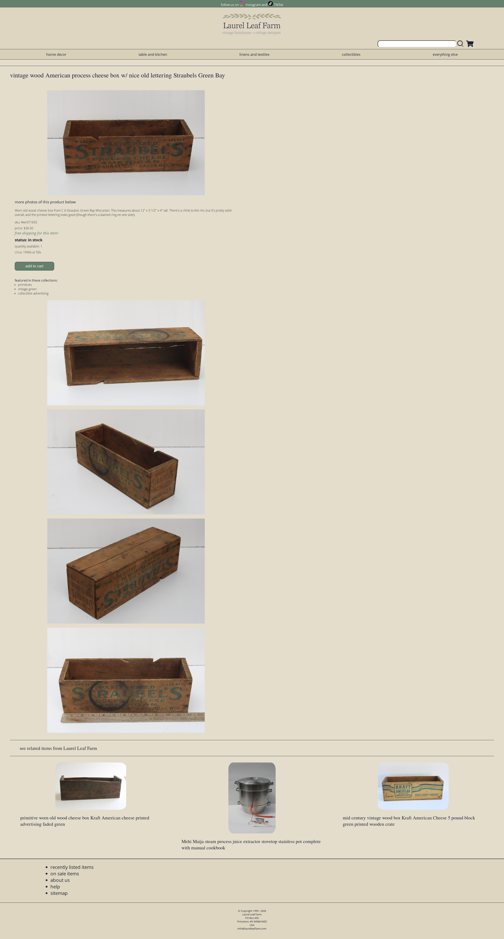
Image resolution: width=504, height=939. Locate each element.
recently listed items (72, 867)
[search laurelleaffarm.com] (461, 43)
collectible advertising (33, 293)
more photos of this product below (45, 202)
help (55, 886)
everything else (445, 54)
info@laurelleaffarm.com (251, 928)
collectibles (351, 54)
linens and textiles (254, 54)
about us (60, 880)
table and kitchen (153, 54)
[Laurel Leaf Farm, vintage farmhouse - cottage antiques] (252, 24)
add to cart (34, 266)
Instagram (253, 5)
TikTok (278, 5)
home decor (56, 54)
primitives (25, 285)
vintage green (27, 289)
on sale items (64, 873)
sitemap (59, 893)
